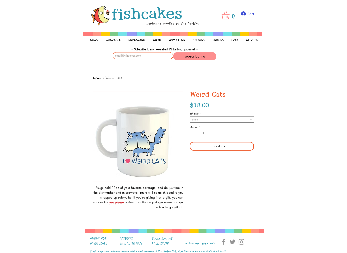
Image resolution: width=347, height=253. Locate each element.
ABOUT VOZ (98, 238)
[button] (230, 15)
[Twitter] (232, 242)
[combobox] (222, 119)
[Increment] (204, 133)
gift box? (195, 113)
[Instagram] (241, 242)
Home (97, 78)
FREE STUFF (160, 243)
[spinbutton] (198, 133)
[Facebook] (224, 242)
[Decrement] (192, 133)
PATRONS (126, 238)
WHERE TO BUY (131, 243)
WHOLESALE (99, 243)
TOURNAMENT (162, 239)
